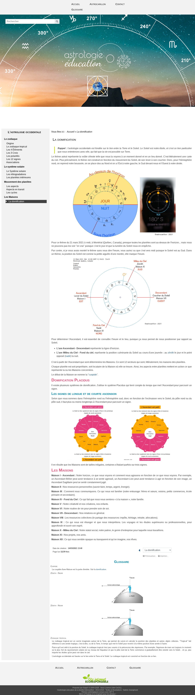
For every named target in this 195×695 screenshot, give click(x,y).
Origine (10, 143)
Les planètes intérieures (18, 177)
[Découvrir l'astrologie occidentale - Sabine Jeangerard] (97, 57)
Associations (12, 162)
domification (101, 569)
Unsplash (99, 694)
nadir (68, 356)
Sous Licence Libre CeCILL (111, 688)
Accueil (70, 132)
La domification (16, 201)
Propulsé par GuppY (81, 688)
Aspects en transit (15, 189)
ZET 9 (111, 692)
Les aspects (12, 186)
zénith (171, 352)
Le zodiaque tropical (16, 146)
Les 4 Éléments (14, 150)
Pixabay (88, 694)
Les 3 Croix (12, 153)
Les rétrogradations (16, 174)
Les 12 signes (13, 159)
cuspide (93, 374)
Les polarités (12, 156)
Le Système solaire (16, 171)
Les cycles (11, 192)
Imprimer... (164, 556)
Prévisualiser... (151, 556)
